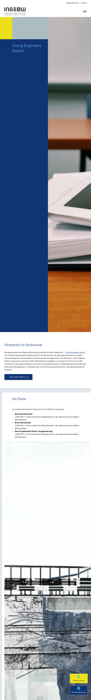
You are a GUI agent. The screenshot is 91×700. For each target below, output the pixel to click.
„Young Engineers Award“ (75, 352)
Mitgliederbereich (72, 3)
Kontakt (84, 3)
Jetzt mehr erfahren (17, 377)
